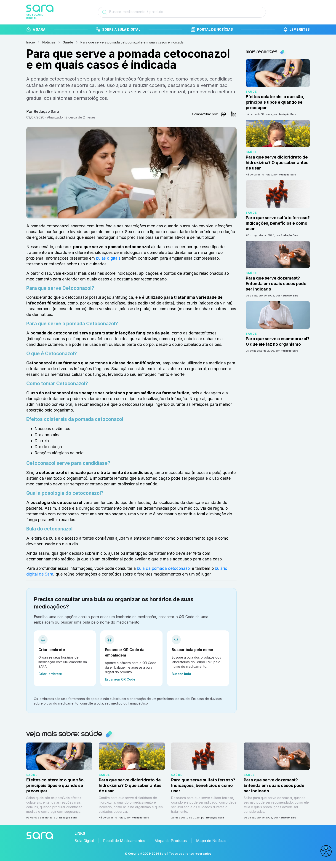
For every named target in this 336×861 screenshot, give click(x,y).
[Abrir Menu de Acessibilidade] (326, 851)
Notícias (49, 42)
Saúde (68, 42)
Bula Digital (84, 840)
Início (30, 42)
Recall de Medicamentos (124, 840)
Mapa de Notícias (211, 840)
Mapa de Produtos (171, 840)
